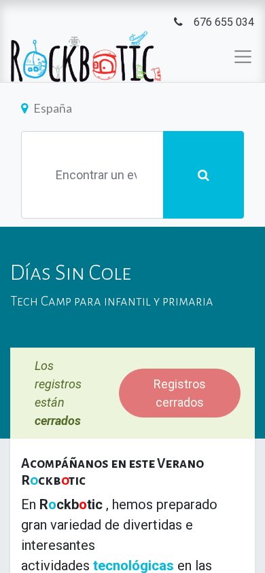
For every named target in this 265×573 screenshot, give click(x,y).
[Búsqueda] (203, 175)
